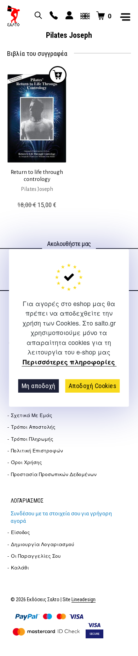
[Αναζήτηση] (37, 16)
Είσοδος (20, 532)
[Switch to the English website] (84, 16)
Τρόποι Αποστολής (33, 426)
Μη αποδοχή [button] (39, 386)
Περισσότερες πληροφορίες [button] (69, 361)
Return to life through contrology (37, 175)
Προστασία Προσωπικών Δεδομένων (54, 474)
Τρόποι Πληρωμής (32, 438)
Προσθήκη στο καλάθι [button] (58, 75)
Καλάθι (20, 567)
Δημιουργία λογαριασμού (42, 544)
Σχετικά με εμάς (31, 415)
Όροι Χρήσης (26, 462)
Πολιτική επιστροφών (37, 450)
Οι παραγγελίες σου (36, 555)
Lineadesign (83, 599)
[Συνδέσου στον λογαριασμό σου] (68, 16)
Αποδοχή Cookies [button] (93, 386)
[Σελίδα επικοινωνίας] (53, 16)
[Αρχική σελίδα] (13, 16)
